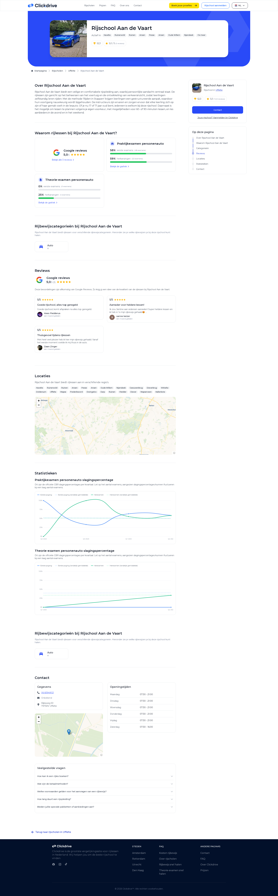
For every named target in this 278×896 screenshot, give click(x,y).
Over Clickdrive (209, 864)
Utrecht (136, 864)
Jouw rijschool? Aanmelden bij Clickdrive (217, 117)
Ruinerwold (120, 35)
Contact (138, 5)
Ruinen (132, 35)
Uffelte (71, 71)
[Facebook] (53, 864)
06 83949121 (47, 692)
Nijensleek (188, 35)
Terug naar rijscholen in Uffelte (53, 832)
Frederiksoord (76, 392)
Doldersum (41, 392)
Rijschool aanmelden (215, 5)
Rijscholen (89, 5)
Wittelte (164, 388)
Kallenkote (160, 392)
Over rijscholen (168, 858)
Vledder (122, 392)
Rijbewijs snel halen (170, 864)
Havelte (107, 35)
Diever (133, 392)
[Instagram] (59, 864)
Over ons (124, 5)
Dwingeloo (92, 392)
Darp (103, 392)
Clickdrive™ (128, 888)
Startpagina (40, 71)
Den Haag (138, 870)
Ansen (142, 35)
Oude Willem (174, 35)
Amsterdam (139, 853)
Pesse (151, 35)
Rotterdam (138, 858)
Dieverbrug (152, 388)
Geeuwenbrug (136, 388)
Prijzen (102, 5)
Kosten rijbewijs (168, 853)
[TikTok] (66, 864)
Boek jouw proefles (181, 5)
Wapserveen (146, 392)
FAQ (113, 5)
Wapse (63, 392)
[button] (38, 401)
